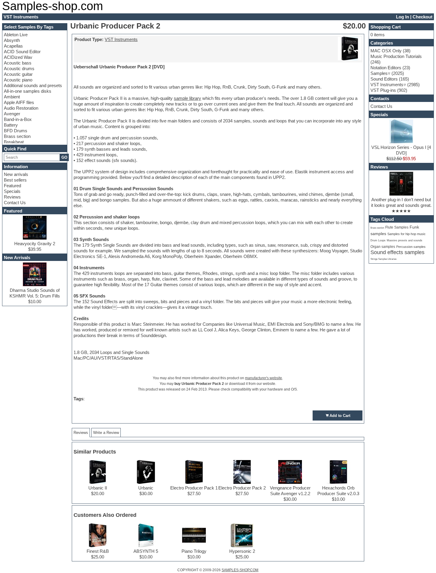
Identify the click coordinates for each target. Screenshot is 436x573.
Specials (12, 191)
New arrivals (16, 174)
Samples (379, 73)
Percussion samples (411, 246)
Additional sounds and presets (33, 85)
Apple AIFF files (19, 102)
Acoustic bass (17, 62)
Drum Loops (378, 240)
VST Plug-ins (383, 90)
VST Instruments (121, 39)
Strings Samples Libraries (383, 259)
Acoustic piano (18, 79)
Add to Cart (340, 415)
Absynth (12, 40)
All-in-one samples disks (27, 91)
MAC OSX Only (386, 50)
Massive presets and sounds (404, 240)
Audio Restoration (21, 108)
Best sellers (15, 179)
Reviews (12, 196)
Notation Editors (385, 67)
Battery (11, 124)
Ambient (12, 96)
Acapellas (13, 45)
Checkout (422, 16)
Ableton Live (16, 34)
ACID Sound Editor (22, 51)
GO (64, 157)
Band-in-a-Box (18, 119)
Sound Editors (384, 78)
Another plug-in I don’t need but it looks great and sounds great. (401, 202)
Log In (402, 16)
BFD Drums (15, 130)
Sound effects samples (397, 252)
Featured (12, 185)
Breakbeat (14, 141)
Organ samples (382, 247)
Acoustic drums (19, 68)
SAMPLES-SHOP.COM (240, 570)
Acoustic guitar (18, 74)
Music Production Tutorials (396, 56)
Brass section (17, 136)
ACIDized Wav (18, 57)
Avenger (12, 113)
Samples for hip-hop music (406, 234)
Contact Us (15, 202)
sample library (187, 98)
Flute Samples (396, 227)
